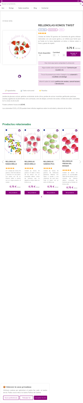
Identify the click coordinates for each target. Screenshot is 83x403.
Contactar (45, 8)
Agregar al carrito (73, 54)
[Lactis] (19, 76)
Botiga (11, 8)
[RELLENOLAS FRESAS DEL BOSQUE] (52, 144)
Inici (3, 8)
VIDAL (61, 29)
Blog (35, 8)
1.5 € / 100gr (42, 29)
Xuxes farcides (52, 29)
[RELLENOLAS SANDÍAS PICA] (33, 144)
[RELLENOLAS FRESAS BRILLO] (71, 144)
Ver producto (14, 192)
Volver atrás (8, 21)
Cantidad (56, 52)
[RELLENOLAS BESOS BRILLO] (14, 144)
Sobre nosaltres (23, 8)
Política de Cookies (34, 392)
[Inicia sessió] (78, 1)
